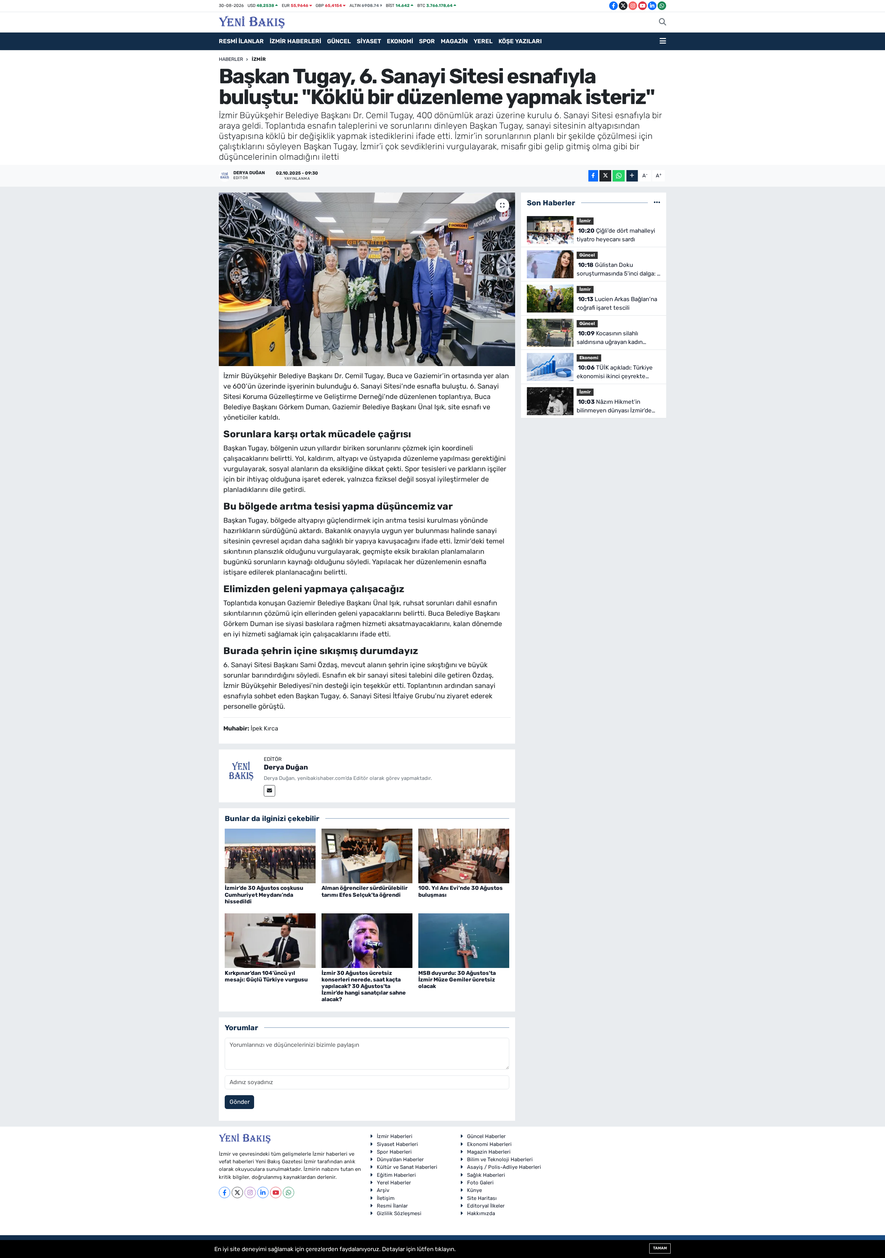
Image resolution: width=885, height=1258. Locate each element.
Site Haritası (482, 1198)
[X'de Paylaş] (605, 175)
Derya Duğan (286, 767)
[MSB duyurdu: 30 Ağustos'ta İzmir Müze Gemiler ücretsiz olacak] (463, 940)
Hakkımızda (481, 1213)
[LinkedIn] (263, 1192)
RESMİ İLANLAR (241, 41)
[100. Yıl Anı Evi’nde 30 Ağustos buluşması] (463, 855)
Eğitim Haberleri (396, 1175)
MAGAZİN (454, 41)
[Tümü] (657, 202)
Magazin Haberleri (489, 1152)
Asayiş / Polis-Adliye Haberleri (504, 1167)
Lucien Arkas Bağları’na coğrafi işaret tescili (617, 303)
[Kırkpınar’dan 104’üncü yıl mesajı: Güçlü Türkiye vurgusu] (270, 940)
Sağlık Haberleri (486, 1175)
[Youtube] (275, 1192)
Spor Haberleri (394, 1152)
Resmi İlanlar (392, 1206)
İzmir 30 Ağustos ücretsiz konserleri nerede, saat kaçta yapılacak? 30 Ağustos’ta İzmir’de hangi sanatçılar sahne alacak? (364, 986)
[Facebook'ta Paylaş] (593, 175)
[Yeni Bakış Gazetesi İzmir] (252, 21)
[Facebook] (224, 1192)
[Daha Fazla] (632, 175)
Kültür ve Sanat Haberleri (407, 1167)
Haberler (231, 59)
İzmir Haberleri (394, 1136)
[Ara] (662, 22)
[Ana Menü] (663, 41)
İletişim (385, 1198)
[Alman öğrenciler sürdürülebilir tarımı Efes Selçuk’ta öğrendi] (367, 855)
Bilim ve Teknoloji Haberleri (500, 1159)
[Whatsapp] (288, 1192)
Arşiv (383, 1190)
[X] (237, 1192)
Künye (474, 1190)
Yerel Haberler (394, 1183)
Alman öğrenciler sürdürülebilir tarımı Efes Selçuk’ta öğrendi (365, 891)
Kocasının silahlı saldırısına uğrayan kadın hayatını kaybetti (610, 338)
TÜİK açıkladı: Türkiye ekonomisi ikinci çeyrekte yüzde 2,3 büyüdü (615, 372)
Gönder (240, 1101)
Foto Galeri (480, 1183)
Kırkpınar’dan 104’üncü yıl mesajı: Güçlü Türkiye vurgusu (266, 976)
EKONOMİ (400, 41)
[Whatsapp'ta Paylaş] (619, 175)
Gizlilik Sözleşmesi (399, 1213)
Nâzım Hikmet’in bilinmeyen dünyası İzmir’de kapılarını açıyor (614, 406)
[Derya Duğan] (241, 771)
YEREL (483, 41)
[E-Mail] (269, 790)
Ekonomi (588, 357)
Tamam (660, 1248)
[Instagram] (250, 1192)
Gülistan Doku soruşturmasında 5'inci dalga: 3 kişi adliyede (618, 269)
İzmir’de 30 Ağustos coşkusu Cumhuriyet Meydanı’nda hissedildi (264, 894)
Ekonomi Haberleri (489, 1144)
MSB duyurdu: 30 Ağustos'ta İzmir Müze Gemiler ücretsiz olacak (457, 979)
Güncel (587, 255)
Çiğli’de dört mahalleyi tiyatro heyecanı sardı (616, 235)
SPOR (427, 41)
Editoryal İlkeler (486, 1206)
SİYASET (369, 41)
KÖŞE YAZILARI (520, 41)
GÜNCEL (339, 41)
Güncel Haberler (486, 1136)
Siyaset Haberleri (397, 1144)
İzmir (259, 59)
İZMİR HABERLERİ (295, 41)
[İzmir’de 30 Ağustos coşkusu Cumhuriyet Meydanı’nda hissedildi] (270, 855)
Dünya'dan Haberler (400, 1159)
